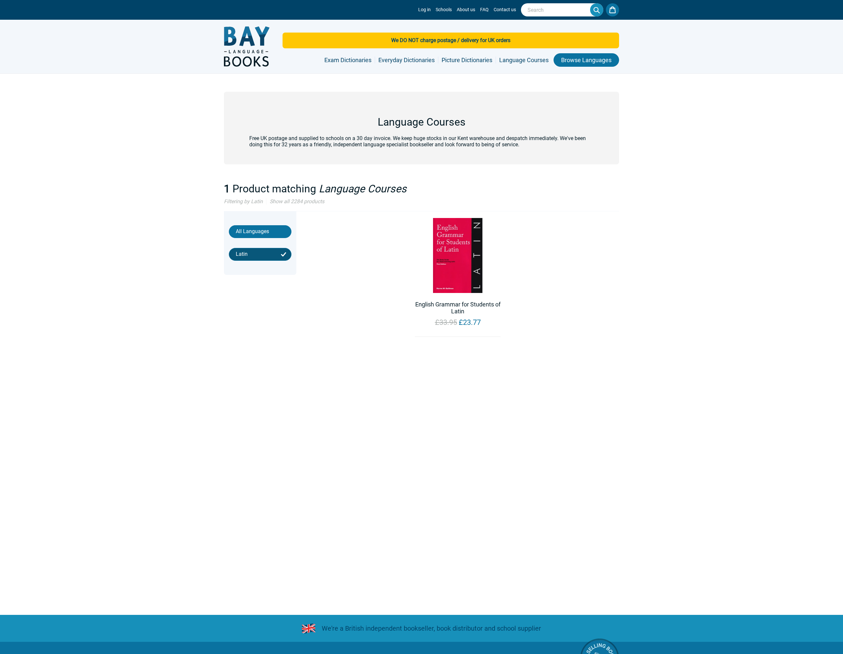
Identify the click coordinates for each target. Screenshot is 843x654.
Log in (424, 9)
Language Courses (524, 60)
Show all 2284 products (297, 201)
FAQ (484, 9)
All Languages (252, 231)
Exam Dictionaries (347, 60)
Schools (444, 9)
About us (466, 9)
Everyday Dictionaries (406, 60)
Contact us (505, 9)
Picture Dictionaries (467, 60)
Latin (242, 254)
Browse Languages (586, 60)
